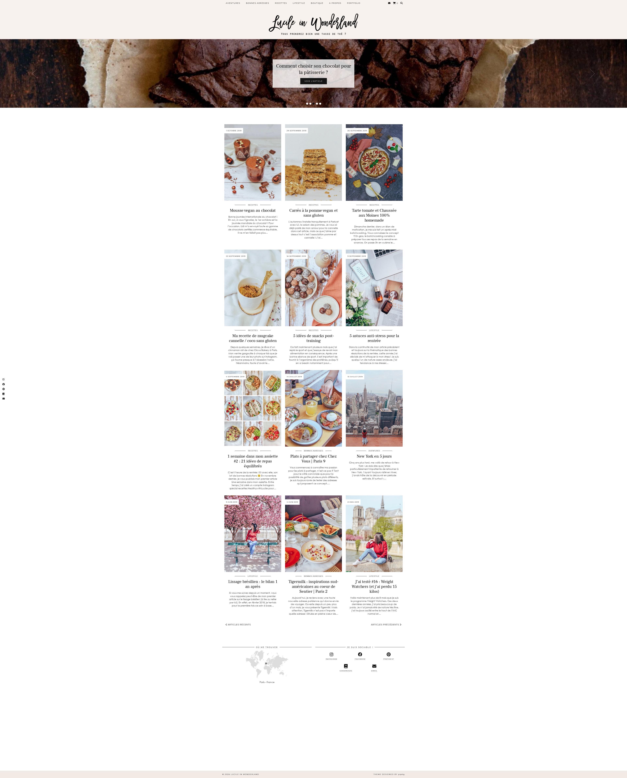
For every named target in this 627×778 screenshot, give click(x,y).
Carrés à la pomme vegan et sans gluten (313, 213)
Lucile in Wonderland (245, 774)
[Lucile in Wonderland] (313, 21)
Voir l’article (314, 81)
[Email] (389, 3)
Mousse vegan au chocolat (253, 210)
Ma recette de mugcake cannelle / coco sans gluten (253, 338)
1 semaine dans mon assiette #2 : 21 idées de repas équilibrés (253, 461)
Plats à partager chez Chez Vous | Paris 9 (313, 459)
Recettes (281, 3)
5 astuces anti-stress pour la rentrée (374, 338)
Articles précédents (385, 624)
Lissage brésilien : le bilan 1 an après (252, 584)
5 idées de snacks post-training (313, 338)
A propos (335, 3)
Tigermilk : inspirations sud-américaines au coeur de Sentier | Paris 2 (313, 586)
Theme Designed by (389, 774)
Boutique (317, 3)
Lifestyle (299, 3)
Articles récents (239, 624)
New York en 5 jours (374, 456)
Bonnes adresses (257, 3)
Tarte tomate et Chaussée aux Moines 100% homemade (374, 215)
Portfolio (353, 3)
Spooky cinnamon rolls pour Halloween (313, 69)
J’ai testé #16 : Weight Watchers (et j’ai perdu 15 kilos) (374, 586)
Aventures (233, 3)
